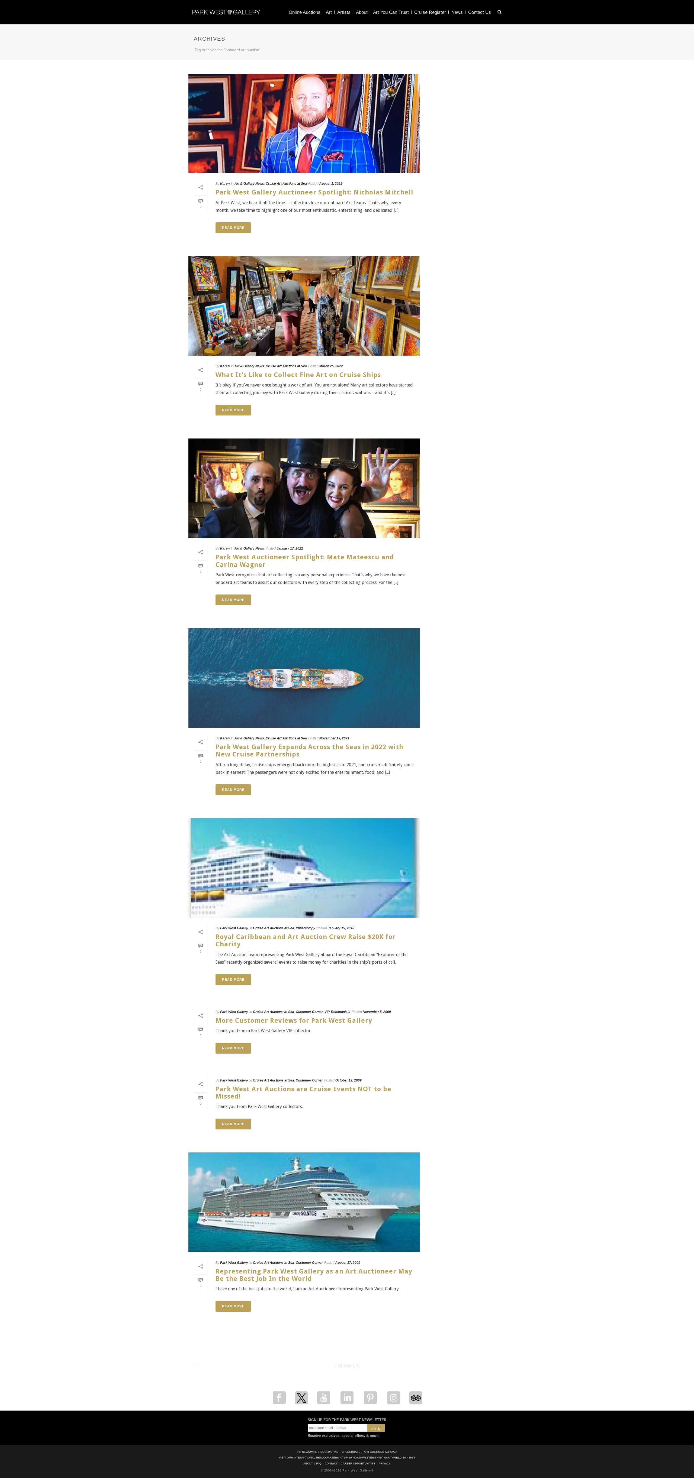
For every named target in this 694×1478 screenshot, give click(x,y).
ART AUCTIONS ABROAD (380, 1451)
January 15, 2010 (341, 928)
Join (376, 1429)
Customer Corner (309, 1012)
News (457, 12)
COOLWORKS (329, 1451)
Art (329, 12)
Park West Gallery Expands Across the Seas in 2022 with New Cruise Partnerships (309, 750)
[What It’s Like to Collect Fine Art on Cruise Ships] (304, 306)
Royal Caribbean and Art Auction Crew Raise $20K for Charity (306, 940)
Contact (331, 1463)
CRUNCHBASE (351, 1451)
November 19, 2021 (334, 738)
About (362, 12)
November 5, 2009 (377, 1012)
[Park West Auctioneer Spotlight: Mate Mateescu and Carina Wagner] (304, 488)
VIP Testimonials (337, 1012)
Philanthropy (305, 928)
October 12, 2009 (348, 1080)
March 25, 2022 (331, 366)
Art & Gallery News (249, 184)
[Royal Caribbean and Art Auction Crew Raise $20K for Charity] (304, 868)
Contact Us (479, 12)
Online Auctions (304, 12)
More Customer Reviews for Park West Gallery (294, 1020)
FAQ (319, 1463)
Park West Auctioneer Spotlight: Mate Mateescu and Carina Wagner (305, 560)
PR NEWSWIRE (307, 1451)
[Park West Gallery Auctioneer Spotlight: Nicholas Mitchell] (304, 123)
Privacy (385, 1463)
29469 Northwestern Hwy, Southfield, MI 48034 (379, 1457)
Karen (225, 184)
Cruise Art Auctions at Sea (286, 184)
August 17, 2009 (347, 1263)
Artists (344, 12)
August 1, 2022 (330, 184)
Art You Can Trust (391, 12)
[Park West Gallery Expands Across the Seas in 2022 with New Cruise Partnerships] (304, 678)
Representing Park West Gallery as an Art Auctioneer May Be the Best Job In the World (314, 1275)
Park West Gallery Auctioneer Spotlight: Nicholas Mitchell (314, 192)
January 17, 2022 (290, 548)
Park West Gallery (234, 928)
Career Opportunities (358, 1463)
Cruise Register (430, 12)
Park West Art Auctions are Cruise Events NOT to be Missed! (303, 1092)
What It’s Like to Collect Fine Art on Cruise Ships (298, 375)
